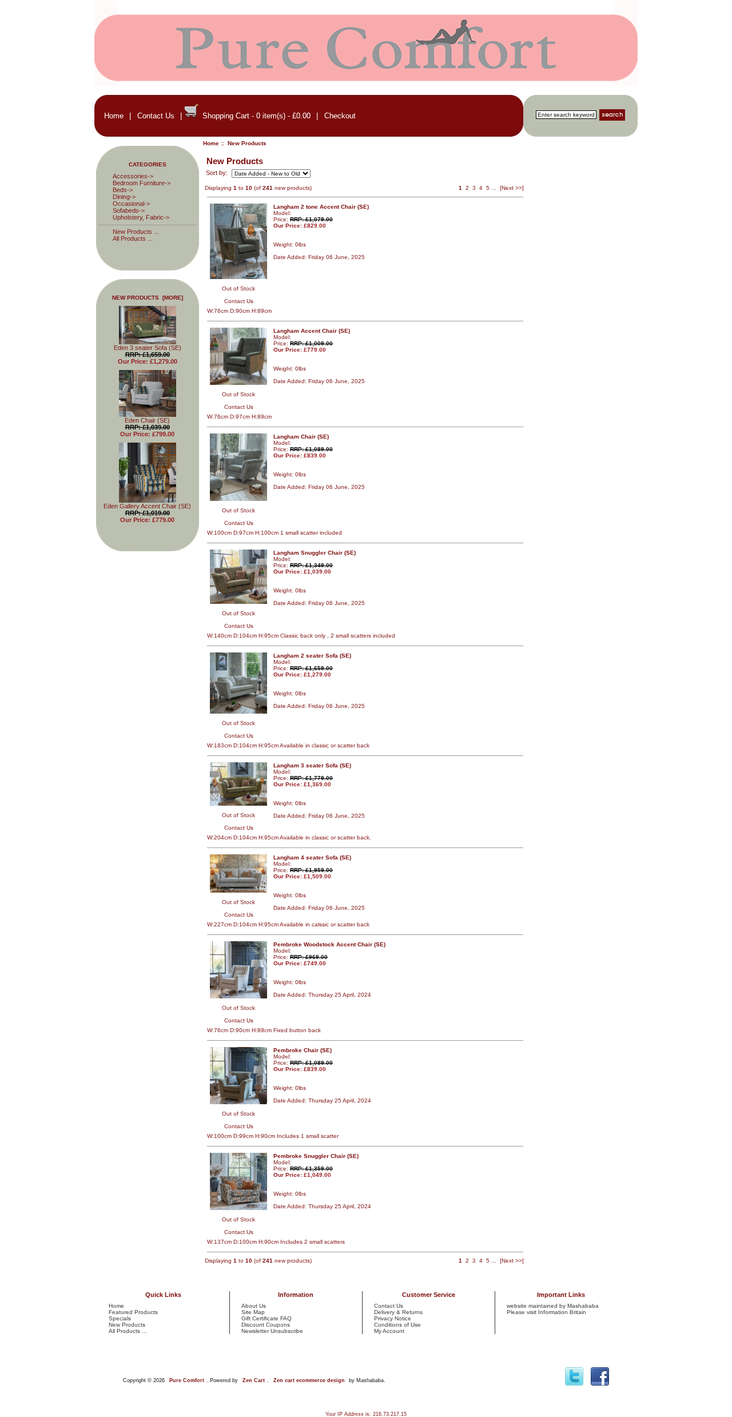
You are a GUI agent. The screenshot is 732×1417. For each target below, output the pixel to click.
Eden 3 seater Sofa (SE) (147, 347)
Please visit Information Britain (546, 1312)
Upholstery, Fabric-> (141, 217)
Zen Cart (253, 1380)
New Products (127, 1325)
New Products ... (136, 231)
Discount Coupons (265, 1325)
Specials (120, 1318)
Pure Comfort (186, 1380)
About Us (253, 1306)
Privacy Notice (392, 1318)
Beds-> (123, 189)
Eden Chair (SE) (147, 420)
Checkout (340, 116)
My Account (389, 1331)
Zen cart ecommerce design (309, 1380)
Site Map (253, 1312)
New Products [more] (147, 297)
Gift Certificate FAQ (266, 1318)
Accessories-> (133, 176)
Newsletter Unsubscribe (272, 1331)
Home (114, 116)
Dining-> (124, 196)
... (493, 188)
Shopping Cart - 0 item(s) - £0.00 (256, 116)
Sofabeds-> (129, 210)
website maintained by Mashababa (553, 1306)
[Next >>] (512, 188)
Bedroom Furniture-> (141, 183)
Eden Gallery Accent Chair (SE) (147, 506)
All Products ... (133, 238)
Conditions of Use (397, 1325)
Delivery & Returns (398, 1312)
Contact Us (155, 116)
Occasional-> (131, 203)
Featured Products (133, 1312)
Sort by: (217, 173)
